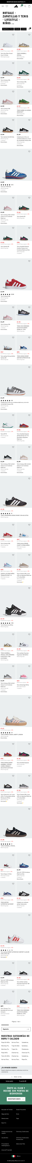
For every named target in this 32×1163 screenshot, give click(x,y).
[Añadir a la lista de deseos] (13, 35)
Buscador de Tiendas (7, 1109)
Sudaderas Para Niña (25, 1043)
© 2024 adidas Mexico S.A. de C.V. (16, 1160)
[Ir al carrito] (29, 6)
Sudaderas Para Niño (25, 1056)
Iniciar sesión (9, 1081)
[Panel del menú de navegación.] (3, 6)
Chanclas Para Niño (26, 1053)
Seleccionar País (20, 1144)
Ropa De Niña (5, 1042)
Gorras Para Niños (15, 1043)
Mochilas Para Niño (5, 1049)
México (18, 1156)
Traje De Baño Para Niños (16, 1046)
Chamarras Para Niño (15, 1053)
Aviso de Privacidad (7, 1150)
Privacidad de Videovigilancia (5, 1144)
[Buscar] (25, 6)
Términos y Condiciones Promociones (22, 1138)
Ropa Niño (4, 1052)
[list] (13, 29)
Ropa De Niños (24, 1060)
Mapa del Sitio (5, 1114)
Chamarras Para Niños (15, 1056)
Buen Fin (4, 1123)
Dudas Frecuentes (21, 1109)
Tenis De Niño (5, 1056)
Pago (17, 1118)
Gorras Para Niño (5, 1060)
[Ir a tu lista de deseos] (7, 6)
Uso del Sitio (5, 1137)
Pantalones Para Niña (25, 1049)
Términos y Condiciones (22, 1131)
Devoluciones (5, 1118)
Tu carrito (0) (22, 1081)
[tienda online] (16, 7)
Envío (17, 1114)
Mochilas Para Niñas (5, 1046)
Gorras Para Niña (15, 1060)
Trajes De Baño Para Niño (15, 1049)
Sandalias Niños (25, 1046)
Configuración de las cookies (7, 1132)
